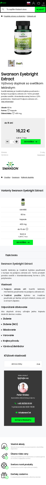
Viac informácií (7, 101)
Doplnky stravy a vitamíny (14, 16)
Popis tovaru (12, 255)
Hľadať (40, 9)
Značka (7, 177)
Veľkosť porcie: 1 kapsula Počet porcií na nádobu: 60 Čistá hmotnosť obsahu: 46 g (22, 318)
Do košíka (29, 142)
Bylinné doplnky (27, 177)
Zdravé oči (31, 16)
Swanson (41, 155)
